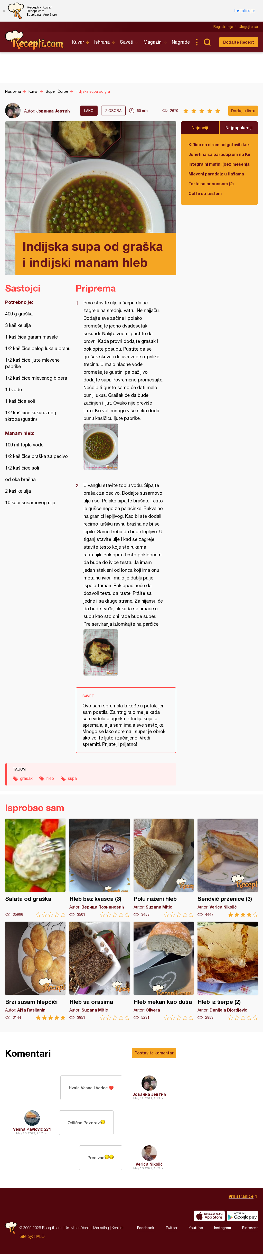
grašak (26, 778)
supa (72, 778)
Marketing (101, 1227)
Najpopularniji (239, 127)
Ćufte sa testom (205, 193)
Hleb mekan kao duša (164, 971)
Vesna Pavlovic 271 (32, 1129)
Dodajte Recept (238, 42)
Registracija (223, 27)
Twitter (171, 1228)
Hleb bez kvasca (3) (99, 868)
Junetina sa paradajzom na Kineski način (219, 154)
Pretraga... (207, 42)
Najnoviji (200, 127)
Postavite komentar (154, 1052)
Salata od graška (35, 868)
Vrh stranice (241, 1196)
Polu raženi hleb (164, 868)
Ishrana (102, 42)
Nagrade (181, 42)
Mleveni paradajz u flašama (216, 173)
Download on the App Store (209, 1216)
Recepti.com (34, 40)
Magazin (153, 42)
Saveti (126, 42)
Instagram (222, 1228)
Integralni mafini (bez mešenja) (219, 164)
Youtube (196, 1228)
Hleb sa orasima (99, 971)
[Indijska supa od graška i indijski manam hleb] (123, 447)
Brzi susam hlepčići (35, 971)
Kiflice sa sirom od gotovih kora (219, 144)
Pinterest (250, 1228)
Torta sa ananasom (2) (211, 183)
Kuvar (78, 42)
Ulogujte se (248, 27)
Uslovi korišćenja (77, 1227)
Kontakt (118, 1227)
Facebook (145, 1228)
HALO (39, 1236)
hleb (50, 778)
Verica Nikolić (149, 1164)
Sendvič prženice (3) (228, 868)
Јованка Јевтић (53, 110)
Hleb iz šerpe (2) (228, 971)
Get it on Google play (242, 1216)
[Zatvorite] (3, 10)
